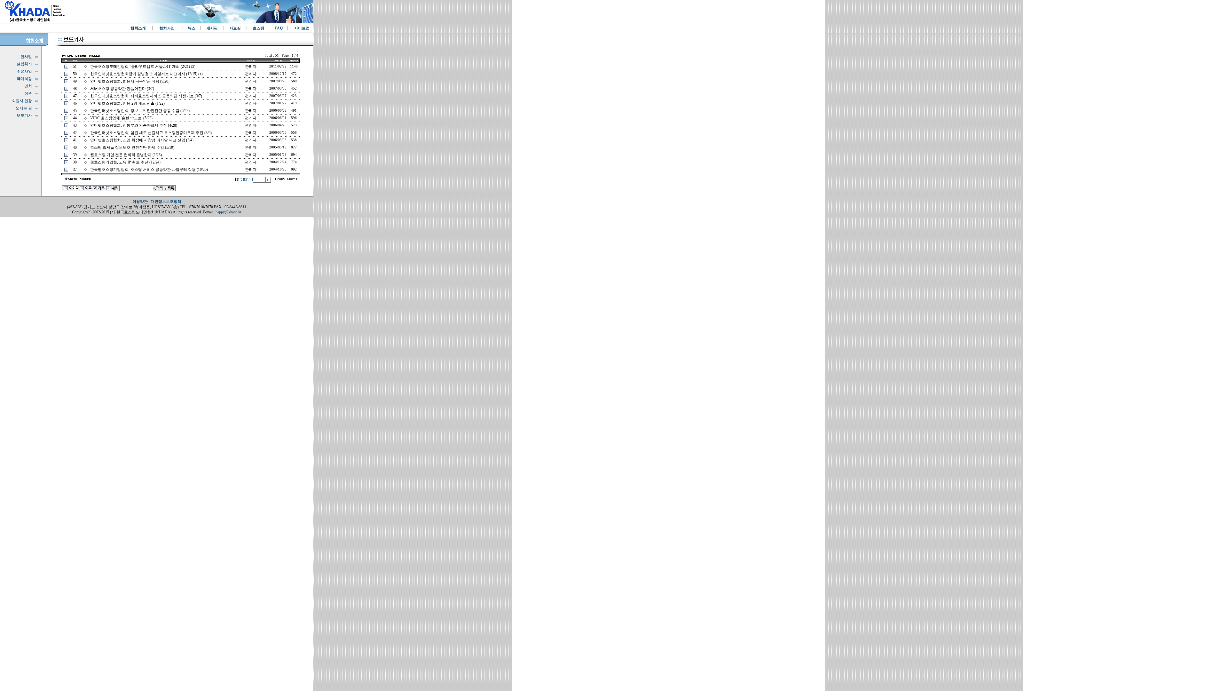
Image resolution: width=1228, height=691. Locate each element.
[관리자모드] (81, 55)
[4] (250, 179)
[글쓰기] (71, 179)
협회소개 (138, 28)
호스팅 (258, 28)
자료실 (235, 28)
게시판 (212, 28)
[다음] (292, 179)
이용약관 (140, 201)
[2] (242, 179)
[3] (246, 179)
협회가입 (167, 28)
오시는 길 (24, 108)
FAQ (279, 28)
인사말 (26, 56)
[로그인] (95, 55)
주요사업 (24, 71)
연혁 (28, 86)
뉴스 (191, 28)
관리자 (250, 74)
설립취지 (24, 64)
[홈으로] (67, 56)
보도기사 (24, 115)
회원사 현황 (22, 101)
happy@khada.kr (228, 212)
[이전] (280, 179)
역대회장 (24, 78)
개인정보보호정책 (166, 201)
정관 (28, 93)
